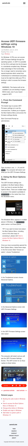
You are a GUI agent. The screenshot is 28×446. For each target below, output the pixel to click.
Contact (14, 433)
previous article (9, 390)
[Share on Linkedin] (20, 386)
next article (20, 390)
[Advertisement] (14, 23)
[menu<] (24, 3)
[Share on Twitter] (12, 386)
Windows (7, 54)
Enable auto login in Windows (12, 410)
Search (14, 431)
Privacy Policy (14, 435)
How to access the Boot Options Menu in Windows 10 (13, 238)
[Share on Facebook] (16, 386)
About (14, 438)
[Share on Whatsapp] (23, 386)
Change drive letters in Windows (13, 408)
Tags (14, 428)
